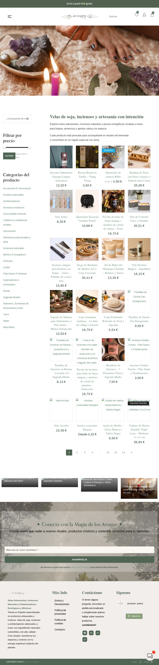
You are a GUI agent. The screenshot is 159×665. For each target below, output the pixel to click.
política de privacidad (80, 567)
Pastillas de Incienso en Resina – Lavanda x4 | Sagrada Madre (61, 371)
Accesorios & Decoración (17, 188)
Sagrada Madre (11, 297)
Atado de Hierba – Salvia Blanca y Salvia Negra (113, 429)
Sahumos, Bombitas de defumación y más (16, 305)
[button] (57, 167)
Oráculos (8, 261)
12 (108, 452)
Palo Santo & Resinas (15, 273)
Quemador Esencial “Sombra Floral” (87, 218)
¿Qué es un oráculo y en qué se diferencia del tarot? (19, 479)
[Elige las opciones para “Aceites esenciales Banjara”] (83, 420)
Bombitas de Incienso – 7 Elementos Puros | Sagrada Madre (113, 371)
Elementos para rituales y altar (16, 239)
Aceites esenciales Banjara (87, 427)
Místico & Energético (14, 254)
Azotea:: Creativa (31, 662)
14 (123, 452)
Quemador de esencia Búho (113, 174)
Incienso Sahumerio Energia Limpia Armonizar (61, 176)
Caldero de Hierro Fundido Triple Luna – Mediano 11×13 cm (139, 431)
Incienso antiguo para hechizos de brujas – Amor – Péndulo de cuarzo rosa (61, 272)
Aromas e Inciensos (13, 207)
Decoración (9, 231)
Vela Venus (61, 217)
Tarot (6, 314)
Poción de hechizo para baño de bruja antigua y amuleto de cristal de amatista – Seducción (87, 379)
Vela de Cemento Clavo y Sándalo (139, 218)
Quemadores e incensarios (11, 282)
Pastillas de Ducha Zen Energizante (139, 319)
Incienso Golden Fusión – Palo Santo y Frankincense (139, 369)
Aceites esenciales (13, 194)
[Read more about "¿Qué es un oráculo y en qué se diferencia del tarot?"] (20, 482)
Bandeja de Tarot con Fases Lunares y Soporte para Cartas (139, 176)
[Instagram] (91, 633)
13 (115, 452)
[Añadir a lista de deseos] (65, 167)
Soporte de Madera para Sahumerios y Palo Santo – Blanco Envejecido (61, 323)
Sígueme (123, 592)
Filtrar (9, 156)
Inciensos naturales (13, 248)
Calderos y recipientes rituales (15, 222)
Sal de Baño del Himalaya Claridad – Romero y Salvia (113, 268)
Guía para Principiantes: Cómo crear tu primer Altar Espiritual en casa (138, 489)
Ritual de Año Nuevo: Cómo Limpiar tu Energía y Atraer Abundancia (98, 482)
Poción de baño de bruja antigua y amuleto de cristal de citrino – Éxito (113, 222)
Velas (6, 320)
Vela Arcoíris (61, 425)
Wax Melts (9, 327)
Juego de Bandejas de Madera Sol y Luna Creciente (87, 268)
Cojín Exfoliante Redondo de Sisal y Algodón (113, 321)
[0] (136, 15)
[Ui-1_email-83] (97, 633)
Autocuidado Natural (14, 213)
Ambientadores (11, 201)
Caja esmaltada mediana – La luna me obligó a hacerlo (87, 321)
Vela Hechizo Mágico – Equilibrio (139, 267)
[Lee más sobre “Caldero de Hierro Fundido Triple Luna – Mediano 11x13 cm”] (135, 420)
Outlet (6, 267)
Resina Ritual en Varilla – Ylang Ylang (87, 176)
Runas (6, 291)
